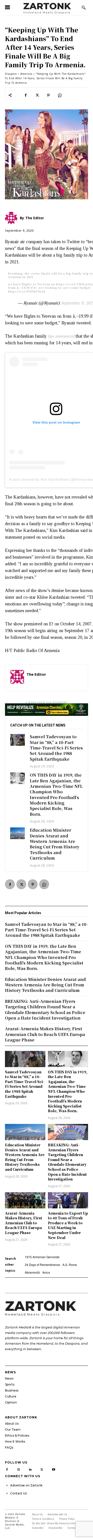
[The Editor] (17, 678)
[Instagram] (19, 1469)
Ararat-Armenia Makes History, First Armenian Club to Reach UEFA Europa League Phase (23, 1223)
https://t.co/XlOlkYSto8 (26, 291)
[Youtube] (53, 1469)
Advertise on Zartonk (26, 1485)
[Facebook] (26, 95)
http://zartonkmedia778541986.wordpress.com (55, 681)
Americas (26, 73)
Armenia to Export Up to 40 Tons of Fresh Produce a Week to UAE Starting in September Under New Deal (68, 1225)
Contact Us (18, 1493)
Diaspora (11, 73)
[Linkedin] (30, 1469)
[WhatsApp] (60, 95)
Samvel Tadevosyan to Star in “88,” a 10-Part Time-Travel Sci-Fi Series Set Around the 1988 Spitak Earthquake (56, 748)
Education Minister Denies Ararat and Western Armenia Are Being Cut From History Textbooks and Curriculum (54, 844)
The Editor (36, 674)
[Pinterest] (48, 95)
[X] (37, 95)
